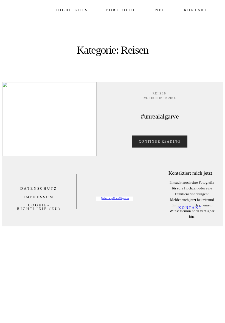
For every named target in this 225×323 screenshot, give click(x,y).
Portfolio (120, 10)
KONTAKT (196, 10)
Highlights (72, 10)
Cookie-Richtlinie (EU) (39, 206)
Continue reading (160, 141)
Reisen (160, 93)
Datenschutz (38, 188)
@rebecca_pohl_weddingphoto (115, 198)
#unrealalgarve (160, 116)
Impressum (39, 197)
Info (159, 10)
